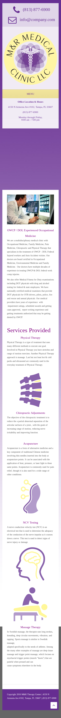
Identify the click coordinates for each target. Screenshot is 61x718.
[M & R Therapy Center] (30, 58)
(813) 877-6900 (30, 112)
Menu (30, 94)
